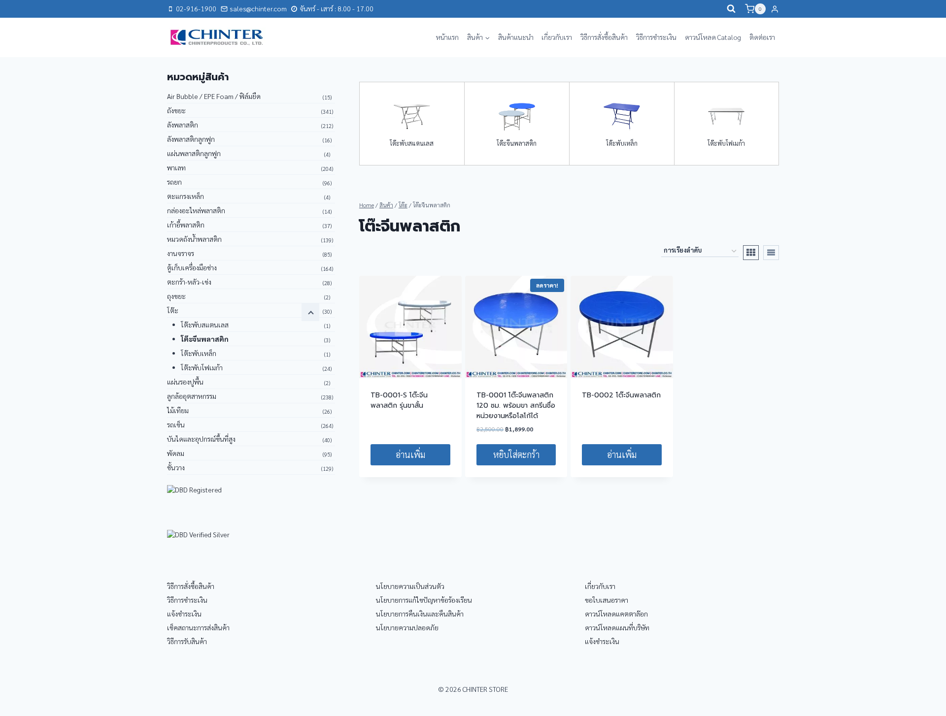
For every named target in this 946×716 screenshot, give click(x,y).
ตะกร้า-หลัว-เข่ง (189, 281)
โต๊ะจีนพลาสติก (517, 143)
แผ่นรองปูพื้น (185, 381)
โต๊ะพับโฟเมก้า (726, 143)
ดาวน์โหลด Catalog (713, 37)
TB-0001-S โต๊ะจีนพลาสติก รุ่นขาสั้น (399, 400)
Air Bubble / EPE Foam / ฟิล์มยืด (214, 96)
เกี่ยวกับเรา (556, 37)
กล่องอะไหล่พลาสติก (196, 210)
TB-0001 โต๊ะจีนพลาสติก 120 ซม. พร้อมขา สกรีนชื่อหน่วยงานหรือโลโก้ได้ (515, 405)
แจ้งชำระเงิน (184, 613)
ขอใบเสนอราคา (606, 599)
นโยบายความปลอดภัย (407, 627)
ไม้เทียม (178, 410)
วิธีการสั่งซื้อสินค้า (604, 37)
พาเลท (176, 167)
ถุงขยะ (176, 296)
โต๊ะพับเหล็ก (622, 143)
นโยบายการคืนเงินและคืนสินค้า (420, 613)
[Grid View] (751, 252)
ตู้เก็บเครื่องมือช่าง (192, 267)
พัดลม (175, 453)
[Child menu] (310, 312)
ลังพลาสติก (182, 124)
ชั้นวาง (176, 467)
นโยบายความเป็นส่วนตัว (410, 586)
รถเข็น (176, 424)
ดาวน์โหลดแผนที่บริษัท (617, 627)
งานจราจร (180, 253)
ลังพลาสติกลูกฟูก (191, 138)
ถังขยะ (176, 110)
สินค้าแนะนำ (516, 37)
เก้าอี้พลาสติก (185, 224)
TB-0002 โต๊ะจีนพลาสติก (621, 395)
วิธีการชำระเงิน (656, 37)
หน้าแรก (447, 37)
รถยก (174, 181)
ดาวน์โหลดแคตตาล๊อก (616, 613)
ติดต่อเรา (762, 37)
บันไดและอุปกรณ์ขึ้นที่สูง (201, 438)
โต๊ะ (172, 310)
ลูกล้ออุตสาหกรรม (191, 395)
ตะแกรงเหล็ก (185, 196)
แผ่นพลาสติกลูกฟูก (194, 153)
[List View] (771, 252)
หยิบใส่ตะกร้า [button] (516, 454)
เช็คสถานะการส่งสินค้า (198, 627)
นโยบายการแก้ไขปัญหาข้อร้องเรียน (424, 599)
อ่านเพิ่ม (410, 454)
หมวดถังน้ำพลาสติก (194, 238)
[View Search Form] (731, 9)
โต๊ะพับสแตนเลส (412, 143)
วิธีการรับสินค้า (187, 641)
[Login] (775, 8)
